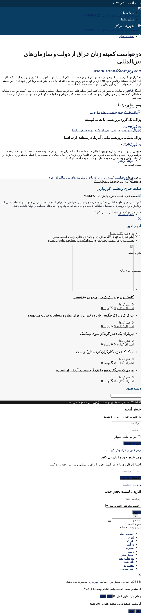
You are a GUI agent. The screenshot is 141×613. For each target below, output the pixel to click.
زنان (131, 551)
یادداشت (128, 561)
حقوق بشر (127, 554)
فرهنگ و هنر (126, 161)
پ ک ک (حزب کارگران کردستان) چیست (105, 352)
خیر (103, 596)
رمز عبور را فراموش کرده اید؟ (122, 450)
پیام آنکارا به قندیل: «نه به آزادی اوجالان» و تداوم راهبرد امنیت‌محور (93, 237)
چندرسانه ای (126, 214)
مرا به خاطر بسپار (126, 437)
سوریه (130, 107)
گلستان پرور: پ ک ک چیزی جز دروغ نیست (103, 297)
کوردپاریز (93, 402)
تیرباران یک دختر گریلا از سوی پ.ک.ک (107, 334)
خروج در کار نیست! (122, 233)
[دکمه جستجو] (109, 521)
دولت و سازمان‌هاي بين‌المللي (77, 177)
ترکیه (130, 544)
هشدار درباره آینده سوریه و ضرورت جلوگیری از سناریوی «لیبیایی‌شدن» (91, 240)
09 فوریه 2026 (132, 145)
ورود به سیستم (132, 484)
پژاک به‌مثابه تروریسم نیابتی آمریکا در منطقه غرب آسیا (102, 137)
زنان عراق (54, 177)
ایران (131, 537)
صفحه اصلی (126, 36)
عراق (130, 541)
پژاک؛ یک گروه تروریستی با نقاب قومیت (112, 119)
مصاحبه (129, 565)
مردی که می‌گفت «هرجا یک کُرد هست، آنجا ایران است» (95, 370)
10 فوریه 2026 (132, 127)
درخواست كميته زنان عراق (111, 177)
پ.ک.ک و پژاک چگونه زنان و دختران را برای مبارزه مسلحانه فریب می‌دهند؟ (81, 315)
